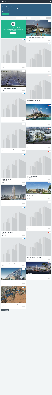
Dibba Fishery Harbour (5, 64)
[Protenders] (5, 1)
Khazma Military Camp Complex (7, 179)
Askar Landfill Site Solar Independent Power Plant (10, 88)
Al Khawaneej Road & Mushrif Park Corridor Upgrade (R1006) (12, 304)
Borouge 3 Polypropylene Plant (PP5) (33, 100)
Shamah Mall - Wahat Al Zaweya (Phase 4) (34, 257)
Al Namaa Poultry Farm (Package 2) (7, 232)
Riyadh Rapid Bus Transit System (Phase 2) (34, 275)
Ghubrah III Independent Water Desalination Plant (35, 37)
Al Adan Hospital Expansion (31, 145)
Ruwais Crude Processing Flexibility (8, 149)
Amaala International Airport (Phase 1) (8, 263)
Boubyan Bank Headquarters (6, 201)
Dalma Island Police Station (31, 195)
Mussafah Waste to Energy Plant (32, 176)
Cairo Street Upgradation (6, 118)
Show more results (5, 310)
